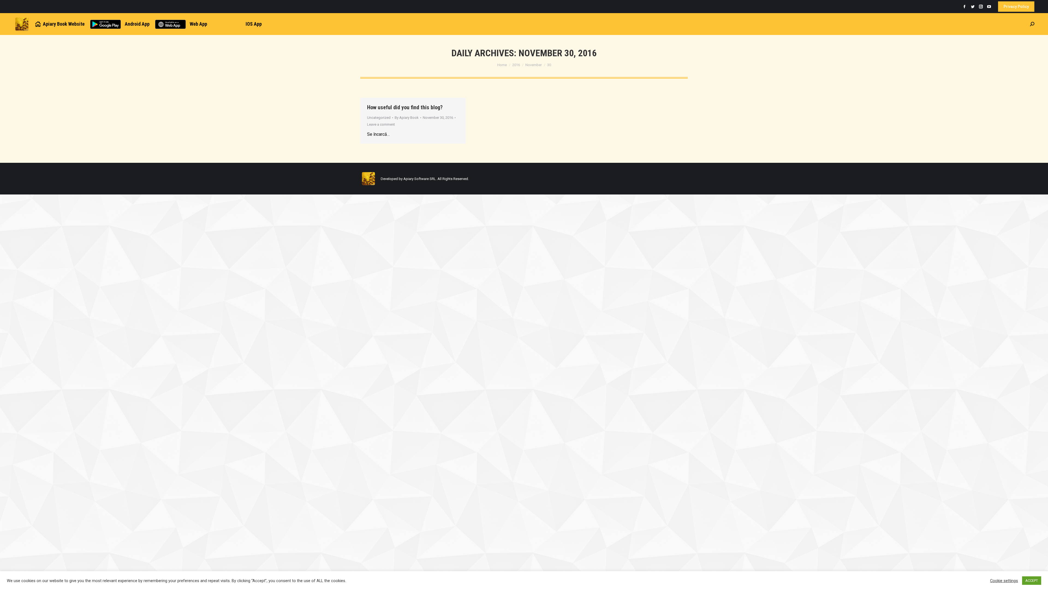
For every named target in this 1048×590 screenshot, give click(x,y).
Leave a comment (381, 124)
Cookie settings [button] (1004, 580)
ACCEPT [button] (1031, 581)
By (407, 118)
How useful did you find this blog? (405, 107)
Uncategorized (379, 118)
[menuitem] (59, 24)
